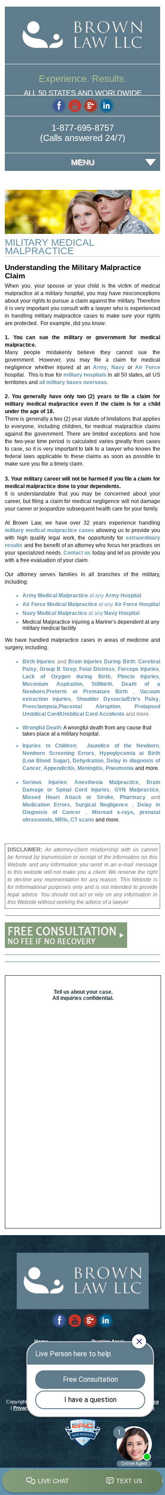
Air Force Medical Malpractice (59, 604)
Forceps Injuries (138, 669)
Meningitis (90, 768)
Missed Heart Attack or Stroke (68, 797)
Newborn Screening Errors (58, 753)
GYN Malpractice (136, 790)
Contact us (77, 553)
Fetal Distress (97, 669)
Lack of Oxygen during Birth (66, 676)
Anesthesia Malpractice (106, 782)
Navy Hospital (121, 613)
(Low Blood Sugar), (46, 761)
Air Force (147, 367)
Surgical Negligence (101, 805)
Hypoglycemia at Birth (129, 753)
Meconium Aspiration (52, 684)
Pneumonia (120, 768)
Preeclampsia (39, 706)
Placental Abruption (89, 706)
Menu (82, 162)
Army (100, 367)
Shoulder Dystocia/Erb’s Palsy (118, 699)
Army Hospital (123, 595)
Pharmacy (133, 797)
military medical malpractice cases (49, 530)
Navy (118, 367)
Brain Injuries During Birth (101, 662)
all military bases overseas (73, 382)
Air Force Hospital (137, 604)
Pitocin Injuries (138, 676)
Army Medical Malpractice (55, 595)
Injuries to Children (49, 746)
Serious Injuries (44, 782)
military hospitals (85, 375)
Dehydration (88, 761)
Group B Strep (58, 669)
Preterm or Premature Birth (89, 691)
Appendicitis (59, 768)
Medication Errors (46, 805)
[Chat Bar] (82, 1481)
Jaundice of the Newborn (123, 746)
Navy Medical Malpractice (54, 613)
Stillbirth (102, 684)
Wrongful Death (41, 728)
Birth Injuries (38, 662)
